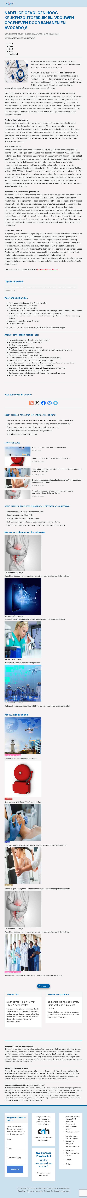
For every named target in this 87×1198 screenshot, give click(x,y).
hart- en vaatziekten (18, 287)
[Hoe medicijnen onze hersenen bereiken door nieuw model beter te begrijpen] (23, 596)
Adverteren (70, 1150)
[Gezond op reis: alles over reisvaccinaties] (23, 735)
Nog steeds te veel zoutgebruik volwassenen (25, 348)
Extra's (68, 1160)
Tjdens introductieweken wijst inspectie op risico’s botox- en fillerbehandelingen (36, 845)
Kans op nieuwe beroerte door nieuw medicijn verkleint (29, 340)
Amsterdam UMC (10, 290)
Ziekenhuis (9, 885)
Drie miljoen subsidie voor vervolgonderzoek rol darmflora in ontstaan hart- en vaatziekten (42, 363)
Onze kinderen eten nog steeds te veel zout (25, 353)
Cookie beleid (55, 1191)
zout (7, 287)
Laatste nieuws (71, 1136)
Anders (7, 842)
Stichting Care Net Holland (37, 1188)
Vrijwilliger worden (72, 1132)
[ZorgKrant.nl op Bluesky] (50, 403)
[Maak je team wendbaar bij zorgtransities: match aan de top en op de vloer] (23, 952)
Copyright (30, 1191)
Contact (69, 1155)
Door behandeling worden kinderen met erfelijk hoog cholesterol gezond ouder (37, 368)
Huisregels (39, 1191)
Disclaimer (22, 1191)
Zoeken (68, 1164)
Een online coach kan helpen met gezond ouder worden (29, 370)
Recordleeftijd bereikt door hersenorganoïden (22, 663)
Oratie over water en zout (18, 345)
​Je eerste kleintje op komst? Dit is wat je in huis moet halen (63, 1005)
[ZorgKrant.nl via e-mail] (55, 403)
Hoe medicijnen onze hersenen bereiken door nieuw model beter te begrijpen (35, 619)
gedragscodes (64, 1098)
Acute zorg (8, 799)
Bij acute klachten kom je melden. (21, 375)
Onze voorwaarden (72, 1153)
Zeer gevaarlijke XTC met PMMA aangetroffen (23, 802)
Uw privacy (65, 1191)
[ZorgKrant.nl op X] (37, 403)
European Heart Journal (47, 269)
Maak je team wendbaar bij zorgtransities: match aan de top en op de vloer (34, 975)
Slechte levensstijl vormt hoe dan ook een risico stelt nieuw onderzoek (34, 358)
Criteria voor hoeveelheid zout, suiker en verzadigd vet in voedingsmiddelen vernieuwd (40, 350)
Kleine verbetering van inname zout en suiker (25, 342)
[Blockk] (9, 3)
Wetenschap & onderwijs (23, 38)
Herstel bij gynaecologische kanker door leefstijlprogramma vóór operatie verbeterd (37, 889)
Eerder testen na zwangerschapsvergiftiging (25, 355)
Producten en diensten (13, 755)
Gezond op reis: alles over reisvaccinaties (21, 758)
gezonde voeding (50, 287)
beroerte (38, 287)
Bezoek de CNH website (43, 1138)
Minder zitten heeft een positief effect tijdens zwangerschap (31, 360)
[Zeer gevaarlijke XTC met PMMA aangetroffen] (23, 779)
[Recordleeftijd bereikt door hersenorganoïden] (23, 640)
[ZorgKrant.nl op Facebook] (43, 403)
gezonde (61, 287)
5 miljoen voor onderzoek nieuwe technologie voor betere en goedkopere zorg (37, 373)
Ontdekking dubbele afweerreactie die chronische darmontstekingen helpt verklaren (37, 576)
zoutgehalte (71, 287)
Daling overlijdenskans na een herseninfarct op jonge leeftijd (31, 365)
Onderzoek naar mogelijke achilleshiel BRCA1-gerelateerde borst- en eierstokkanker (37, 706)
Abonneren (15, 1169)
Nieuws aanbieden (72, 1146)
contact (23, 1100)
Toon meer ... (43, 986)
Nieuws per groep (72, 1139)
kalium (30, 287)
